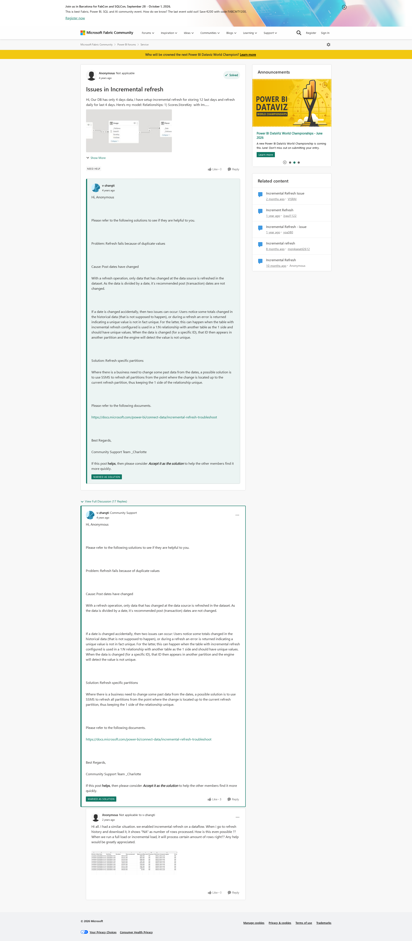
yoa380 (288, 232)
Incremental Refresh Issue (285, 193)
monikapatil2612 (299, 249)
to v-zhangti (147, 815)
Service (144, 44)
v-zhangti (108, 185)
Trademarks (323, 922)
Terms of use (303, 922)
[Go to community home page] (106, 32)
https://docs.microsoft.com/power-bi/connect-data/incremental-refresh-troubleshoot (154, 417)
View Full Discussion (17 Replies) (106, 501)
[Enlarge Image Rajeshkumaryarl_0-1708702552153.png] (134, 863)
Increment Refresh (279, 210)
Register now (75, 18)
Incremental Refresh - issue (286, 227)
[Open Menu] (329, 45)
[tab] (290, 162)
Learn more (248, 54)
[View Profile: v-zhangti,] (95, 188)
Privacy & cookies (280, 922)
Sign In (325, 33)
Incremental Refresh (281, 260)
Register (311, 33)
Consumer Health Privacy (136, 932)
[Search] (298, 32)
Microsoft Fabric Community (96, 44)
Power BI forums (126, 44)
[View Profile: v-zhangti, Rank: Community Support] (90, 515)
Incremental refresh (280, 243)
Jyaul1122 (290, 216)
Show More (98, 158)
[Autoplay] (284, 162)
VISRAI (292, 199)
